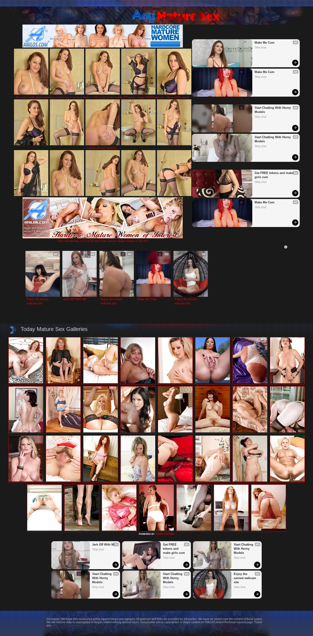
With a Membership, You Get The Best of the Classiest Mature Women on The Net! (102, 241)
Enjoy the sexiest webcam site (38, 301)
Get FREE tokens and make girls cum (274, 175)
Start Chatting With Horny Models (273, 110)
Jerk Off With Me (74, 299)
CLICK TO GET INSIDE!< (102, 148)
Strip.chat (260, 47)
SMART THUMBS (164, 534)
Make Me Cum (265, 42)
